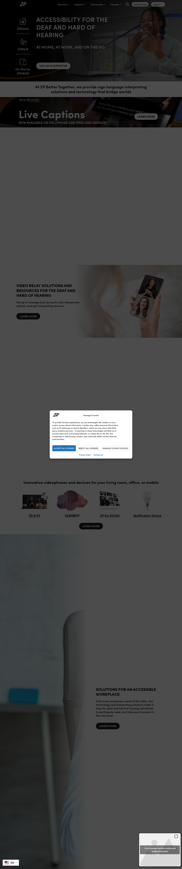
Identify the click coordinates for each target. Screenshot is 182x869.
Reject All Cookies (88, 448)
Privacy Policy (85, 455)
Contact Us (98, 455)
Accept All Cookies (64, 448)
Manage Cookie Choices (115, 448)
